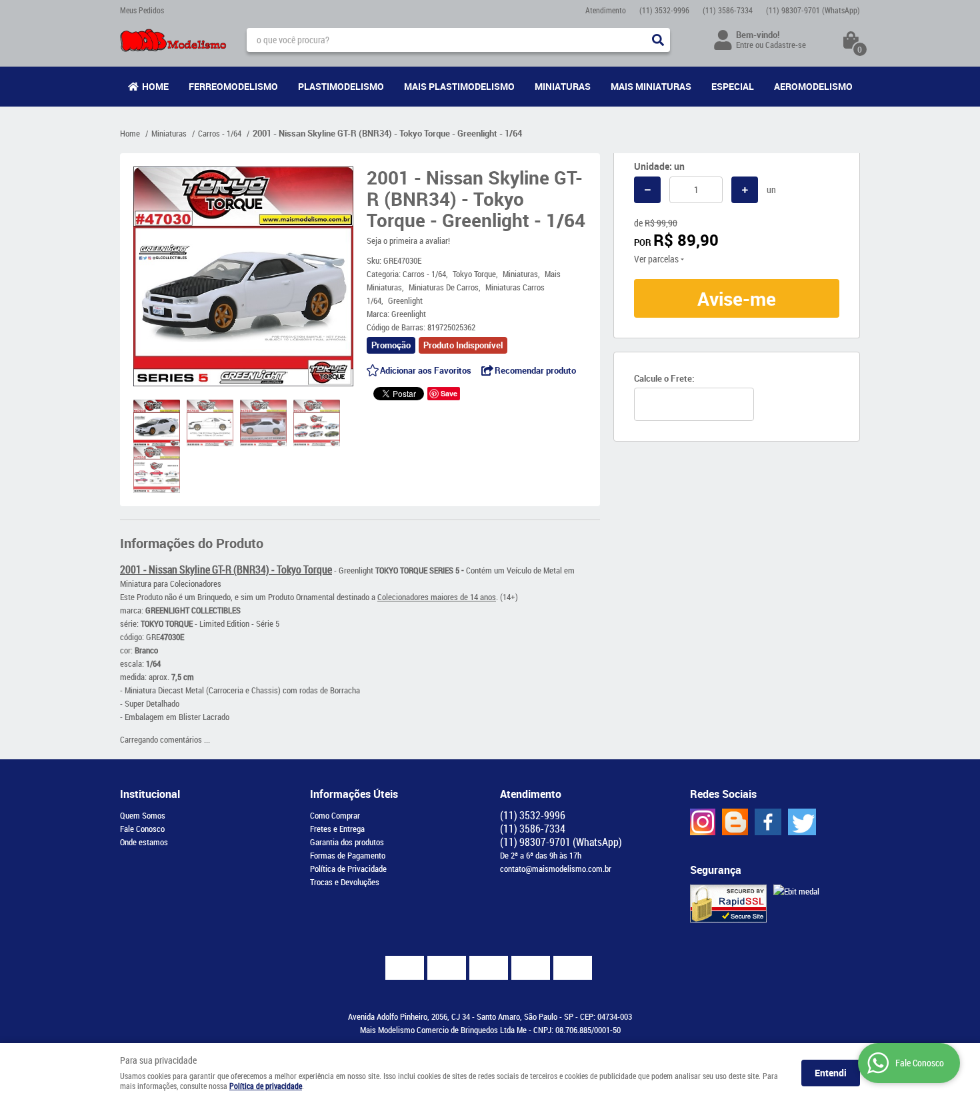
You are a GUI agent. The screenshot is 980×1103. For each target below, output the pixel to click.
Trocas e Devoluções (344, 882)
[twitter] (802, 822)
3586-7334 (728, 10)
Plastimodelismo (341, 86)
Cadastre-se (785, 45)
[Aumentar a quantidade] (744, 190)
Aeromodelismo (813, 86)
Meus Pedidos (142, 10)
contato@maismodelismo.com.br (555, 869)
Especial (732, 86)
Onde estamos (144, 842)
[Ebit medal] (796, 891)
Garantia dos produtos (347, 842)
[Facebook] (768, 822)
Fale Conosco (142, 829)
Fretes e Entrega (337, 829)
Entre (744, 45)
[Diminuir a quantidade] (647, 190)
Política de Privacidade (348, 869)
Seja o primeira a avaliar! (408, 240)
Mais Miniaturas (651, 86)
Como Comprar (335, 815)
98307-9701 (813, 10)
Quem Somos (142, 815)
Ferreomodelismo (233, 86)
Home (155, 86)
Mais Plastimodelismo (459, 86)
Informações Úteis (354, 794)
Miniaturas (563, 86)
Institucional (150, 794)
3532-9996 (664, 10)
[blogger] (735, 822)
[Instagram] (702, 822)
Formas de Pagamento (347, 855)
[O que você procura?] (658, 40)
